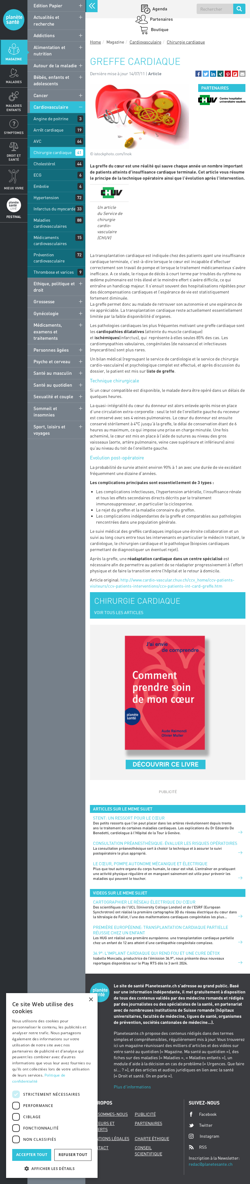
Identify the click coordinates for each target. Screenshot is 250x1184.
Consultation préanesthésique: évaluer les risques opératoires (165, 843)
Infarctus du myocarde (55, 208)
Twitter (205, 1125)
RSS (203, 1147)
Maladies (14, 82)
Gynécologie (46, 313)
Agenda (159, 8)
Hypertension (46, 197)
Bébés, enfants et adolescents (51, 80)
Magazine (13, 59)
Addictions (44, 35)
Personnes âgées (51, 350)
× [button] (90, 999)
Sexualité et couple (53, 396)
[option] (221, 100)
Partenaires (161, 19)
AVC (37, 141)
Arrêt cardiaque (48, 129)
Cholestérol (44, 163)
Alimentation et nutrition (49, 50)
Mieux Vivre (14, 188)
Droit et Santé (14, 157)
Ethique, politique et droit (54, 287)
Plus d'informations (132, 1086)
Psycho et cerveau (52, 361)
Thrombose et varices (54, 272)
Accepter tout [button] (31, 1154)
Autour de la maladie (55, 65)
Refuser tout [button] (73, 1154)
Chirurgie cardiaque (53, 152)
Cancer (41, 95)
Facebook (208, 1114)
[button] (198, 74)
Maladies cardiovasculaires (50, 223)
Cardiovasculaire (51, 107)
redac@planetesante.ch (211, 1164)
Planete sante (13, 19)
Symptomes (14, 133)
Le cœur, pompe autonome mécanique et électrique (150, 863)
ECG (37, 174)
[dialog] (52, 1085)
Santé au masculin (53, 373)
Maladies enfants (14, 107)
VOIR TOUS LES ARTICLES (118, 612)
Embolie (41, 186)
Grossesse (44, 301)
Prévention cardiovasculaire (49, 257)
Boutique (159, 29)
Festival (13, 217)
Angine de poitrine (51, 118)
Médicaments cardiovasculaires (50, 240)
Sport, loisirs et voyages (49, 430)
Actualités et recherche (46, 20)
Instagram (209, 1136)
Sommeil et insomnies (45, 411)
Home (95, 41)
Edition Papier (48, 5)
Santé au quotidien (53, 385)
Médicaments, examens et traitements (48, 331)
